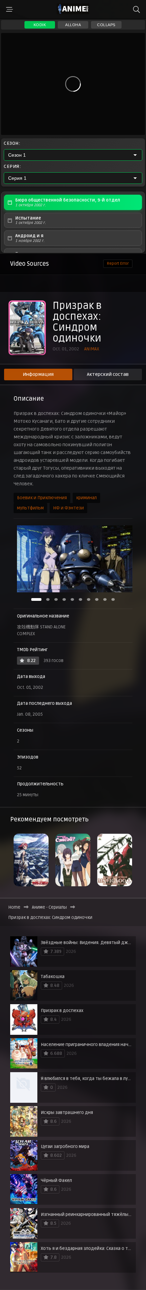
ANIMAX (91, 349)
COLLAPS (106, 25)
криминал (86, 498)
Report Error (118, 263)
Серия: (12, 166)
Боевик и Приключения (42, 498)
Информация (38, 374)
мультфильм (30, 508)
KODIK (40, 25)
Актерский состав (108, 374)
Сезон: (12, 143)
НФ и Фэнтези (68, 508)
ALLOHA (73, 25)
